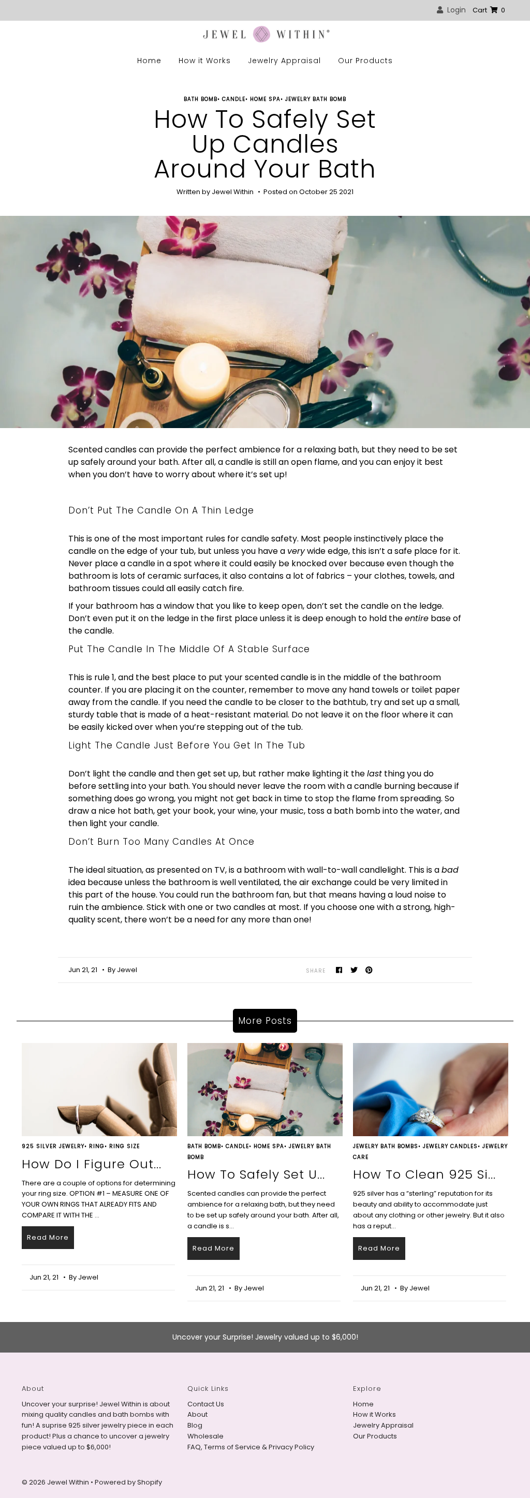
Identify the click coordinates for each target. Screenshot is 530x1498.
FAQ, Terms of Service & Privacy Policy (250, 1447)
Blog (194, 1425)
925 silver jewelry (53, 1146)
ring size (124, 1146)
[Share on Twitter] (354, 970)
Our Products (365, 60)
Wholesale (205, 1436)
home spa (265, 99)
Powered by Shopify (128, 1482)
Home (149, 60)
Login (454, 10)
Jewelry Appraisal (284, 60)
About (197, 1414)
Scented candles (102, 450)
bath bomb (200, 99)
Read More (48, 1237)
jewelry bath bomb (315, 99)
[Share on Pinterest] (369, 970)
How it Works (205, 60)
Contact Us (205, 1404)
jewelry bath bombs (385, 1146)
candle (233, 99)
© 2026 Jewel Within (56, 1482)
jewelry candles (450, 1146)
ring (97, 1146)
